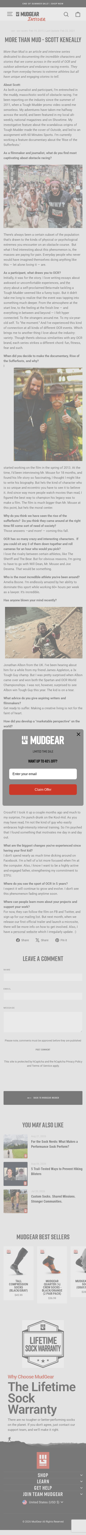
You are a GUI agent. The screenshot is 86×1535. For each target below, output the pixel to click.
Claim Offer (43, 789)
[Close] (78, 734)
